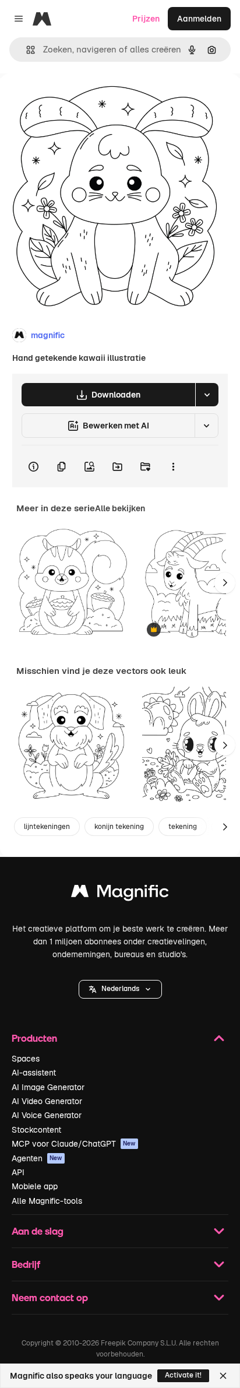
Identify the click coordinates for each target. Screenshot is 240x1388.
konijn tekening (119, 826)
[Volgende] (224, 583)
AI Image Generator (48, 1087)
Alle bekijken (120, 508)
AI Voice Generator (47, 1115)
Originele (76, 100)
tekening (182, 826)
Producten (34, 1038)
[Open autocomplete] (26, 49)
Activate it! (183, 1375)
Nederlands (120, 988)
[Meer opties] (173, 466)
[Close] (223, 1376)
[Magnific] (120, 894)
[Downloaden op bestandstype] (206, 394)
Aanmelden (199, 18)
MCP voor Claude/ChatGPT (74, 1143)
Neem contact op (50, 1297)
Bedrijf (26, 1264)
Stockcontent (36, 1130)
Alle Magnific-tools (47, 1201)
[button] (120, 989)
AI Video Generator (47, 1101)
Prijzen (146, 18)
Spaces (26, 1058)
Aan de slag (37, 1231)
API (18, 1172)
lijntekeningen (47, 826)
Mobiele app (35, 1186)
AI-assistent (34, 1072)
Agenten (37, 1158)
